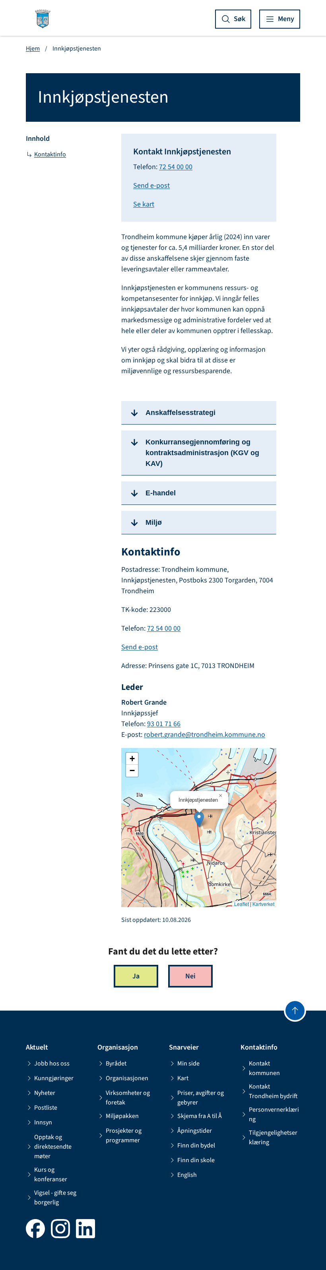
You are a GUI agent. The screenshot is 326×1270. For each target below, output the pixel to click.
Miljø (154, 522)
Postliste (45, 1107)
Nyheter (44, 1093)
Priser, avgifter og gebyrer (200, 1098)
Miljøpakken (122, 1116)
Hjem (33, 48)
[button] (199, 819)
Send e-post (151, 186)
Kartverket (263, 904)
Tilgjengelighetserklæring (273, 1137)
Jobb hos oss (52, 1063)
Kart (182, 1078)
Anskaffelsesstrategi (180, 413)
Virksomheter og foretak (128, 1098)
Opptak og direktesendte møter (53, 1147)
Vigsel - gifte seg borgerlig (55, 1197)
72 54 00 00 (175, 167)
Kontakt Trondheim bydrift (273, 1091)
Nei (190, 976)
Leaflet (241, 904)
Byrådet (116, 1063)
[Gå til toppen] (295, 1010)
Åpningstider (194, 1130)
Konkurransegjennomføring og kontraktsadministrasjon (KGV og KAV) (202, 452)
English (187, 1175)
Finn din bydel (196, 1145)
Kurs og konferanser (50, 1174)
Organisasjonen (127, 1078)
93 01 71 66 (163, 724)
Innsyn (43, 1122)
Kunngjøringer (54, 1078)
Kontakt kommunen (264, 1068)
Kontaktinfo (50, 154)
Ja (136, 976)
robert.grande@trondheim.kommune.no (204, 735)
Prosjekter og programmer (124, 1135)
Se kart (143, 204)
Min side (188, 1063)
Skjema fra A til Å (199, 1116)
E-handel (161, 493)
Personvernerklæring (274, 1114)
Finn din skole (196, 1160)
